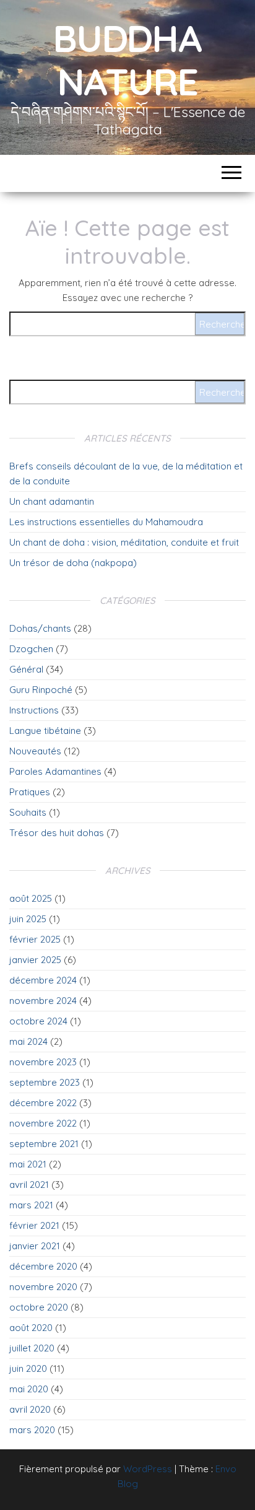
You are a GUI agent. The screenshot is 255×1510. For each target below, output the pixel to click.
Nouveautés (35, 751)
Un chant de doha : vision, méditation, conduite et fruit (124, 542)
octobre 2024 (38, 1021)
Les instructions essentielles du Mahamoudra (106, 522)
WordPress (147, 1469)
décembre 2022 (43, 1103)
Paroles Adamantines (55, 771)
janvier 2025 (35, 960)
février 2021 (34, 1225)
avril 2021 (29, 1184)
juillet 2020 (31, 1348)
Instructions (34, 710)
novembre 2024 (43, 1000)
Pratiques (29, 792)
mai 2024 (28, 1041)
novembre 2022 (43, 1123)
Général (26, 669)
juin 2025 (27, 919)
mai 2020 (28, 1389)
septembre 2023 (44, 1082)
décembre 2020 (43, 1266)
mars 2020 (32, 1430)
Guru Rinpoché (40, 690)
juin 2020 (28, 1368)
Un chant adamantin (51, 501)
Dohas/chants (40, 628)
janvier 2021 (34, 1246)
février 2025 (35, 939)
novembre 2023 (43, 1062)
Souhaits (27, 812)
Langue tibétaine (45, 730)
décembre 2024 (43, 980)
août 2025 (30, 898)
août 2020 (31, 1327)
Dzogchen (31, 649)
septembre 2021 (44, 1144)
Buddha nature (127, 60)
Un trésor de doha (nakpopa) (73, 563)
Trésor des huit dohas (56, 833)
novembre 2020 (43, 1287)
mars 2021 (31, 1205)
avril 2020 (30, 1409)
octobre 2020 (38, 1307)
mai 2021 (27, 1164)
